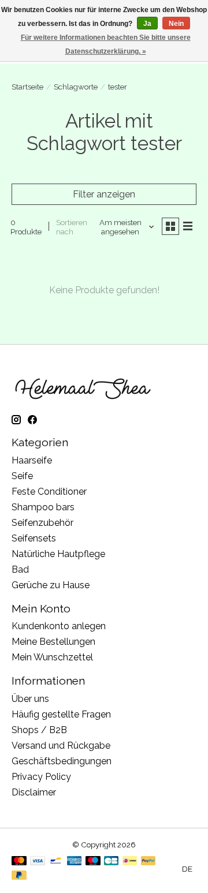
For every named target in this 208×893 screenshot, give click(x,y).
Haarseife (32, 460)
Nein (176, 24)
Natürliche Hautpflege (58, 553)
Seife (22, 475)
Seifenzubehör (42, 522)
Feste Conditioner (49, 491)
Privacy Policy (41, 776)
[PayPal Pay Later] (19, 875)
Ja (147, 24)
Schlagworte (76, 86)
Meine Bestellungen (53, 641)
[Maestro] (93, 861)
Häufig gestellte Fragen (61, 714)
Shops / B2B (39, 729)
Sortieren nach (71, 227)
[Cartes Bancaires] (111, 861)
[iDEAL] (129, 861)
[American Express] (74, 861)
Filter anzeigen (104, 194)
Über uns (30, 698)
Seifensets (34, 538)
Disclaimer (34, 792)
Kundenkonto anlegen (59, 626)
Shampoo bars (43, 507)
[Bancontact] (56, 861)
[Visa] (37, 861)
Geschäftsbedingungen (62, 761)
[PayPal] (148, 861)
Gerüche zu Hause (51, 585)
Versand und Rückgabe (61, 745)
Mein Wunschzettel (52, 657)
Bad (20, 569)
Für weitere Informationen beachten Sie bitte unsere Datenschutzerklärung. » (106, 44)
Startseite (27, 86)
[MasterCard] (19, 861)
